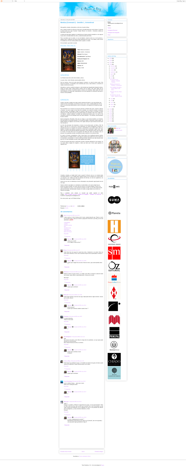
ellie (65, 215)
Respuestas (67, 236)
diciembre (113, 66)
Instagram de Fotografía (83, 194)
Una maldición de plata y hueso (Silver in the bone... (116, 88)
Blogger (102, 465)
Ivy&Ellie (66, 223)
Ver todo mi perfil (118, 130)
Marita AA (66, 294)
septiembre (113, 72)
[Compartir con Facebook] (82, 206)
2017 (110, 119)
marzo (112, 102)
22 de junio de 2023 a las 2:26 (75, 271)
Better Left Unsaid (68, 231)
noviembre (113, 68)
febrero (112, 104)
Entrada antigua (99, 451)
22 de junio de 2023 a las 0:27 (73, 250)
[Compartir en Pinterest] (83, 206)
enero (112, 106)
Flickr (109, 34)
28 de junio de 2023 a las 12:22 (78, 381)
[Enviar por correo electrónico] (78, 206)
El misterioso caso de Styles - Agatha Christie (116, 95)
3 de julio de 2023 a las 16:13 (80, 349)
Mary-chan (66, 401)
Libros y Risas (67, 360)
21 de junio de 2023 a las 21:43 (72, 215)
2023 (110, 64)
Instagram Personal (112, 30)
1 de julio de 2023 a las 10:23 (75, 401)
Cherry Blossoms (67, 230)
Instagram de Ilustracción (95, 194)
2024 (110, 62)
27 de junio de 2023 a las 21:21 (78, 336)
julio (112, 75)
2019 (110, 115)
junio (112, 78)
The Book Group (67, 227)
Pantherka (66, 316)
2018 (110, 117)
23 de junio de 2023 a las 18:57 (75, 316)
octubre (112, 70)
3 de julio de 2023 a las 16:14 (80, 371)
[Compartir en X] (81, 206)
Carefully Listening (68, 225)
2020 (110, 113)
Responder (66, 233)
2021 (110, 111)
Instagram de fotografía (113, 32)
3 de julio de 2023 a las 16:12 (80, 326)
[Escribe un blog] (79, 206)
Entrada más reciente (65, 451)
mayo (112, 98)
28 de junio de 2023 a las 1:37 (77, 360)
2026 (110, 58)
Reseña (66, 208)
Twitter (66, 194)
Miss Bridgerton (67, 336)
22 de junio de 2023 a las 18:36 (75, 294)
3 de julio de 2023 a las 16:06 (80, 260)
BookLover (66, 271)
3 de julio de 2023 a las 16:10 (80, 285)
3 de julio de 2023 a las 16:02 (80, 239)
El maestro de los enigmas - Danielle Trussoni (115, 81)
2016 (110, 121)
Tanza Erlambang (68, 381)
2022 (110, 109)
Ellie (65, 226)
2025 (110, 60)
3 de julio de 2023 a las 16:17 (80, 391)
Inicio (83, 451)
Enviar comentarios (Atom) (84, 456)
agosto (112, 74)
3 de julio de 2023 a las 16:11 (80, 305)
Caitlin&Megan (67, 222)
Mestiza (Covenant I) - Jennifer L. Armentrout (116, 84)
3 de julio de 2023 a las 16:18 (80, 417)
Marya (65, 250)
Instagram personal (72, 194)
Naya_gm (69, 239)
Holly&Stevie (66, 229)
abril (112, 100)
